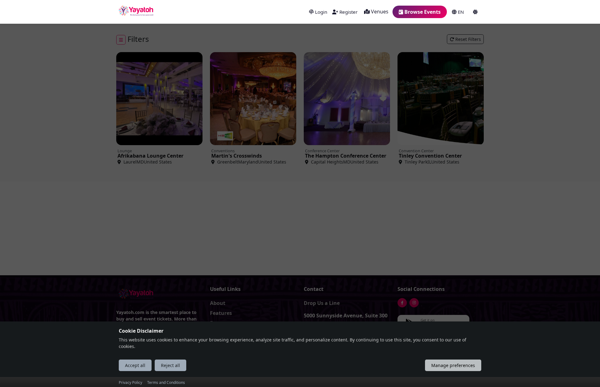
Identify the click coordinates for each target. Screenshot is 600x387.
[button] (476, 12)
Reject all (170, 365)
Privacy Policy (130, 382)
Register (348, 12)
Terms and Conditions (166, 382)
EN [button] (460, 12)
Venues (379, 11)
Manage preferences (453, 365)
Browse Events (422, 11)
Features (221, 313)
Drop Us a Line (322, 303)
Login (320, 12)
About (217, 303)
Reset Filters (467, 39)
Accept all (135, 365)
